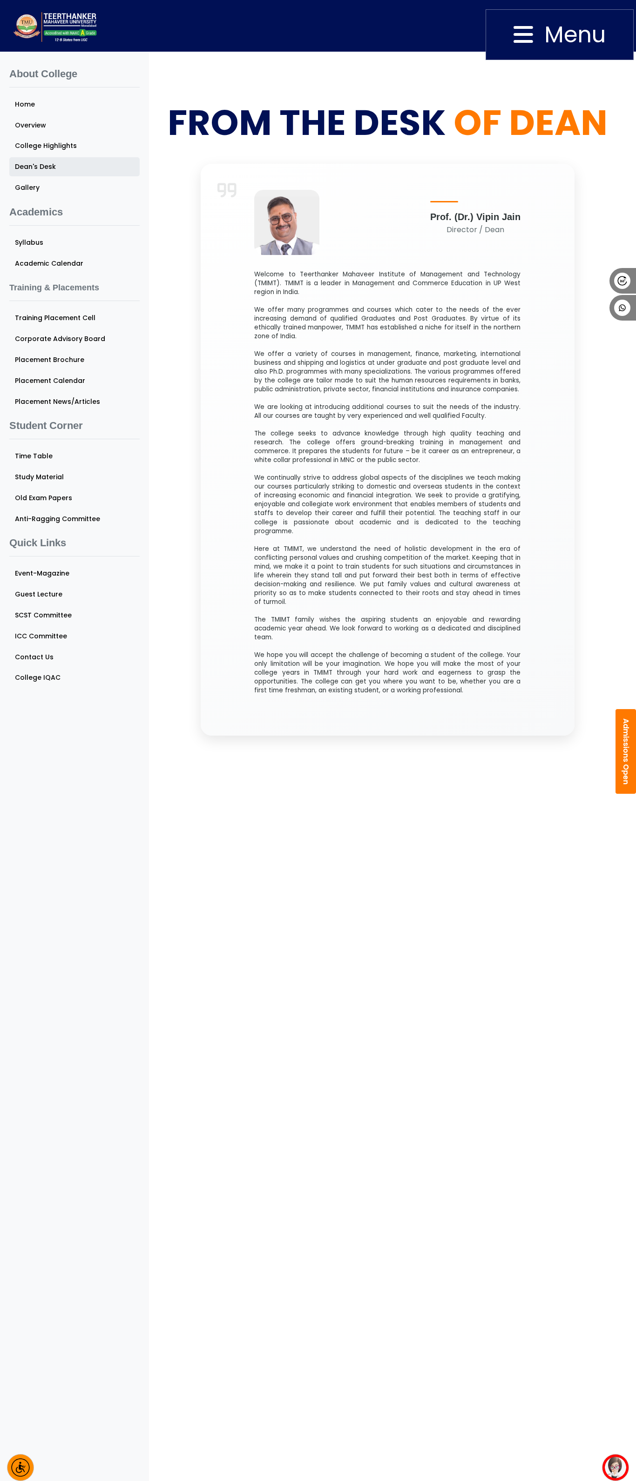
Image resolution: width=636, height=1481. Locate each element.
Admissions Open (626, 751)
